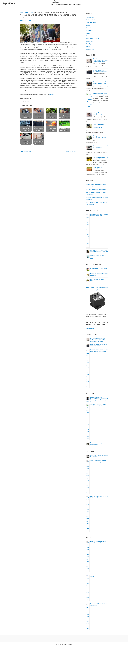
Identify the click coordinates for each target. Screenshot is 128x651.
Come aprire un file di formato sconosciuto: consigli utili (98, 461)
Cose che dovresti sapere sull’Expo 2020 (97, 443)
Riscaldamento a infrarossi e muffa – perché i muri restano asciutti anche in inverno (100, 60)
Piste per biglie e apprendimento (98, 268)
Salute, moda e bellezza (92, 38)
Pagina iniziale (55, 2)
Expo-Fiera (9, 3)
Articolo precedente (25, 151)
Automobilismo (90, 17)
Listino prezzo (90, 328)
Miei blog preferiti (55, 1)
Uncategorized (90, 49)
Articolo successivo (71, 151)
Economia (88, 28)
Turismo (88, 46)
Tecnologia (89, 44)
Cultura (88, 25)
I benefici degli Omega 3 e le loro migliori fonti (100, 158)
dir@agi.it (51, 94)
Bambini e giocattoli (91, 20)
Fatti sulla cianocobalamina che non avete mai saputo (100, 82)
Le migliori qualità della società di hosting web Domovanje (99, 497)
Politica (21, 20)
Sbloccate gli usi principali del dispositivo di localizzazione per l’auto (98, 257)
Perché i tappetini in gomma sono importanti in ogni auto (100, 94)
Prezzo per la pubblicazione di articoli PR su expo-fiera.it (66, 4)
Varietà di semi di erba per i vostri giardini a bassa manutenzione (99, 350)
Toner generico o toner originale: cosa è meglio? (99, 136)
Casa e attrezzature (91, 22)
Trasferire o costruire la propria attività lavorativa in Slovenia (98, 405)
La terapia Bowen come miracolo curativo (99, 113)
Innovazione (89, 30)
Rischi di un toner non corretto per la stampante (100, 146)
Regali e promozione (91, 36)
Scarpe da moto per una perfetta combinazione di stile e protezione (99, 126)
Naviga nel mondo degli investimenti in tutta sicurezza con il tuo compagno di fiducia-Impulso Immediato (97, 399)
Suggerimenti (89, 41)
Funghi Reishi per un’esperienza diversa (98, 168)
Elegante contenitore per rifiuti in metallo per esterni (100, 70)
